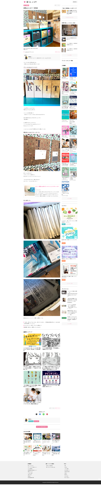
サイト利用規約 (30, 468)
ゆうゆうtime (66, 476)
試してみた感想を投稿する (42, 426)
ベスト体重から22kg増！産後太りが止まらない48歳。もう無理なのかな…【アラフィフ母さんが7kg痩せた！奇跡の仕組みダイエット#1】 (51, 368)
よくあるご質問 (30, 473)
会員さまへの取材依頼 (49, 465)
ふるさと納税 (66, 468)
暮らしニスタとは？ (31, 465)
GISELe (66, 473)
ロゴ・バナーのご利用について (32, 467)
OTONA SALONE (67, 471)
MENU (75, 1)
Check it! (66, 467)
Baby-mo (66, 474)
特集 (65, 465)
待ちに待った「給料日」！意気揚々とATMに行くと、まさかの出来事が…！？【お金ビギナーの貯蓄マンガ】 (32, 368)
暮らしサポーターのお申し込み (50, 467)
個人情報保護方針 (30, 477)
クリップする (58, 5)
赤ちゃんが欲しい (67, 477)
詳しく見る (36, 421)
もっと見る (70, 55)
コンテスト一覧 (69, 283)
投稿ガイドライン (30, 471)
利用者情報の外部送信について (32, 470)
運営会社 (29, 476)
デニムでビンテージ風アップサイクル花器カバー (33, 325)
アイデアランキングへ (70, 17)
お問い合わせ (30, 474)
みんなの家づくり (67, 470)
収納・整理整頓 (26, 5)
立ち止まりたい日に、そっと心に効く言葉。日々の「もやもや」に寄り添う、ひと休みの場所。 (32, 349)
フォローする (31, 421)
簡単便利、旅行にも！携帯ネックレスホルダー (32, 327)
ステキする (58, 408)
